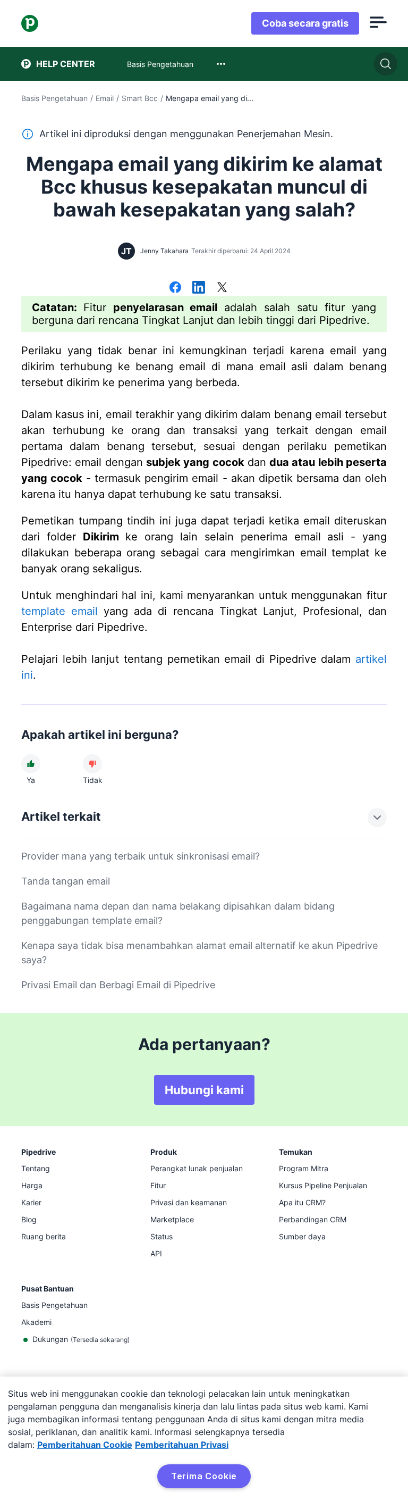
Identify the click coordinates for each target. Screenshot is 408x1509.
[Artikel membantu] (30, 763)
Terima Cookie (204, 1476)
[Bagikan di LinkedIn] (198, 288)
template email (59, 611)
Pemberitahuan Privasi (181, 1444)
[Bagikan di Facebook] (175, 288)
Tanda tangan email (65, 881)
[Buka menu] (378, 23)
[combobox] (221, 64)
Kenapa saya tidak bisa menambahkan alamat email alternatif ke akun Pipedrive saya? (199, 952)
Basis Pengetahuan (54, 98)
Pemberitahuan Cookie (84, 1444)
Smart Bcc (140, 98)
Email (105, 98)
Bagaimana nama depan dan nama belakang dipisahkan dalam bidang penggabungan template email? (178, 913)
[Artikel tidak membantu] (92, 763)
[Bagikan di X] (222, 288)
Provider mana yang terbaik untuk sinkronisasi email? (140, 856)
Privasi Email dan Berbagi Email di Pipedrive (118, 984)
